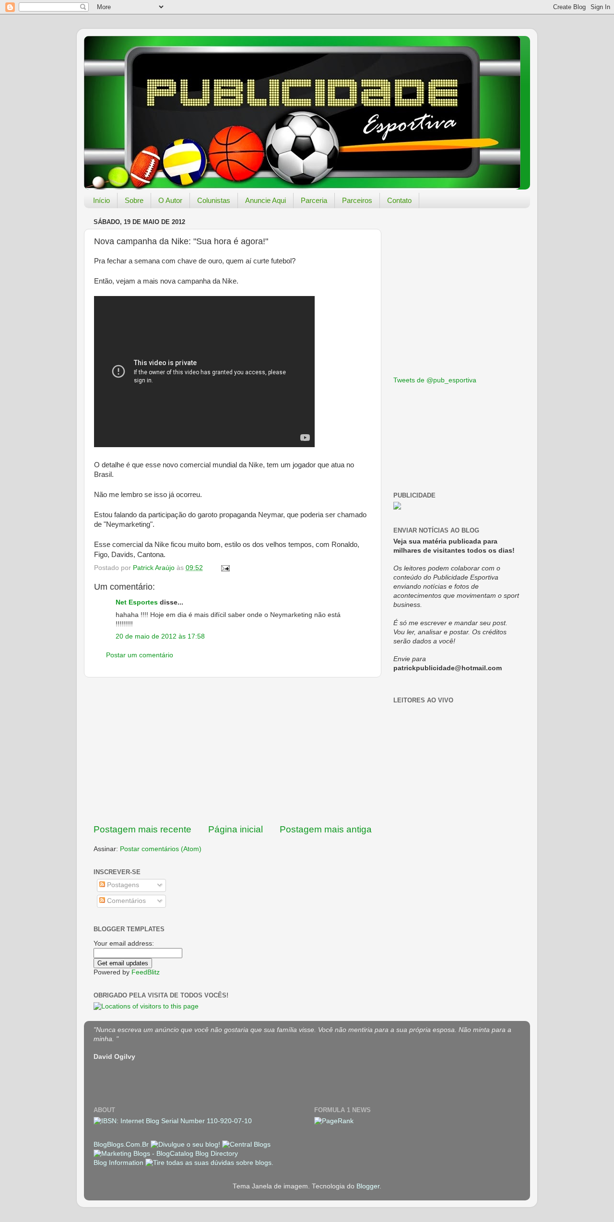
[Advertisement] (233, 750)
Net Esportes (137, 602)
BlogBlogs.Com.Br (122, 1144)
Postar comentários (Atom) (160, 849)
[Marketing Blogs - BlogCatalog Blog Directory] (166, 1153)
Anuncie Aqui (265, 200)
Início (101, 200)
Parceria (314, 200)
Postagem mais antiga (326, 829)
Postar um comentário (139, 655)
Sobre (134, 200)
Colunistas (213, 200)
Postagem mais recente (142, 829)
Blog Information (118, 1162)
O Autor (170, 200)
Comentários (125, 900)
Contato (399, 200)
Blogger (367, 1186)
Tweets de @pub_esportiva (434, 380)
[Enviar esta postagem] (225, 567)
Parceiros (357, 200)
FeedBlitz (145, 972)
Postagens (122, 885)
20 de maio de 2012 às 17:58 (160, 636)
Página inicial (235, 829)
